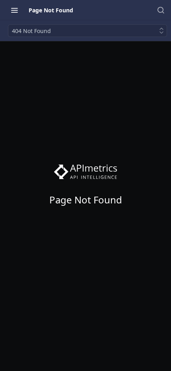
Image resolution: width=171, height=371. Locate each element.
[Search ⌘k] (160, 10)
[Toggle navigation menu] (14, 10)
